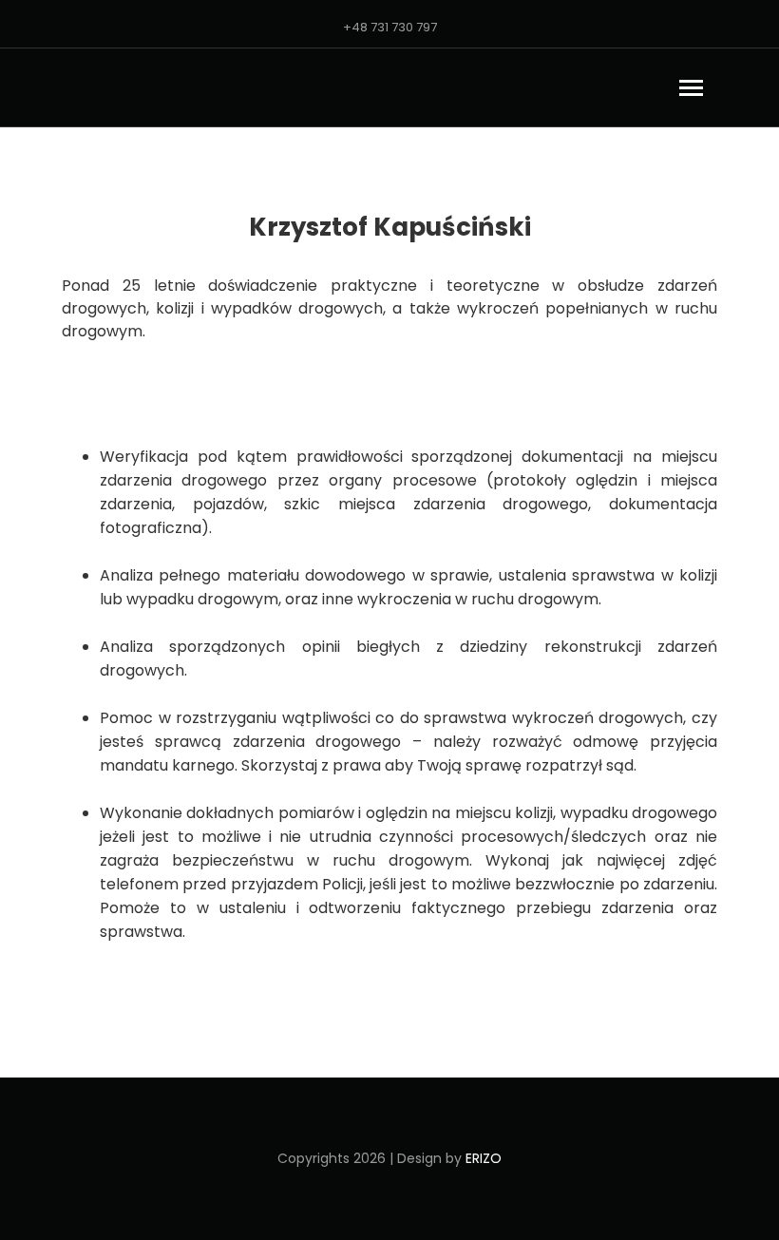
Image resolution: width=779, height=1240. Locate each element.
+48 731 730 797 (390, 27)
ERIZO (484, 1158)
